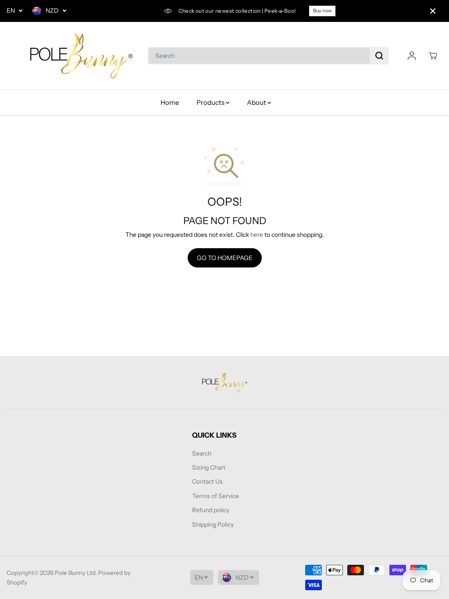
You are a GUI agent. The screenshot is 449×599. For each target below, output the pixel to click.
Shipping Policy (213, 524)
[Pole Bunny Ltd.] (81, 56)
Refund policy (210, 510)
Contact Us (207, 481)
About (257, 102)
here (256, 235)
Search (201, 453)
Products (211, 102)
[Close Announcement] (432, 11)
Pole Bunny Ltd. (76, 572)
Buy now (322, 10)
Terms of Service (215, 496)
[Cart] (432, 55)
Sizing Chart (208, 467)
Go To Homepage (225, 258)
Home (169, 102)
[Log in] (411, 55)
